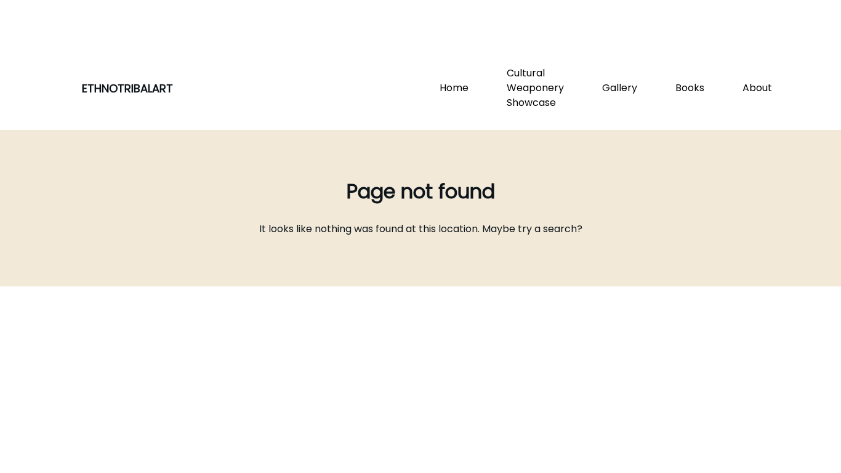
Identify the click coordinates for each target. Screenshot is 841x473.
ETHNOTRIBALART (127, 88)
